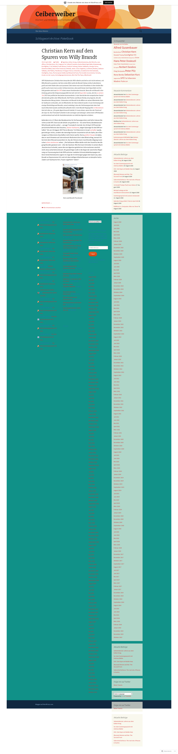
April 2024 (117, 311)
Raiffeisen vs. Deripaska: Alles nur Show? (126, 206)
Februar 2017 (118, 586)
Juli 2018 (116, 532)
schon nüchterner (52, 142)
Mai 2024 (116, 308)
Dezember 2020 (118, 439)
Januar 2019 (117, 513)
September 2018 (119, 525)
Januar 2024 (117, 321)
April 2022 (117, 388)
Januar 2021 (117, 436)
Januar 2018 (117, 551)
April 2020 (117, 465)
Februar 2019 (118, 509)
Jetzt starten (108, 2)
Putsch (71, 71)
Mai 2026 (116, 232)
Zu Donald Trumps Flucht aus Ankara (125, 185)
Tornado (97, 73)
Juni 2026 (116, 228)
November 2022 (118, 366)
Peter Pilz (130, 70)
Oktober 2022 (118, 369)
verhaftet (93, 130)
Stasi (50, 73)
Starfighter (45, 73)
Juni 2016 (116, 612)
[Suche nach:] (141, 31)
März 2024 (117, 315)
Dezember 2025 (118, 247)
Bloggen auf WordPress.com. (44, 704)
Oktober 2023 (118, 331)
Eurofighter (45, 66)
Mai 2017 (116, 577)
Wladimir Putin (119, 81)
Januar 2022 (117, 398)
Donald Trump (119, 55)
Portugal (65, 71)
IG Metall (68, 68)
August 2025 (117, 260)
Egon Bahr (89, 64)
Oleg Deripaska (119, 71)
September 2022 (119, 372)
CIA (56, 64)
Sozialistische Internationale (89, 71)
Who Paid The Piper (77, 75)
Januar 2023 (117, 359)
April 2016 (117, 618)
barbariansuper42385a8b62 (122, 137)
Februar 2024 (118, 318)
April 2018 (117, 541)
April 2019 (117, 503)
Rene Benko (119, 74)
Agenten (65, 62)
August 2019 (117, 490)
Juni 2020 (116, 458)
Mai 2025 (116, 270)
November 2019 (118, 481)
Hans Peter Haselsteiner (121, 64)
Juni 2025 (116, 267)
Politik (57, 62)
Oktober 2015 (118, 637)
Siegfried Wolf (117, 78)
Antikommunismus (82, 62)
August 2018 (117, 529)
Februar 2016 (118, 624)
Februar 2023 (118, 356)
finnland (55, 66)
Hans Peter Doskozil (58, 68)
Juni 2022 (116, 382)
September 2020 (119, 449)
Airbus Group (73, 62)
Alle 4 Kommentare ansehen (52, 207)
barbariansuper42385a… (47, 290)
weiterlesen (47, 203)
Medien (95, 68)
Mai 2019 (116, 500)
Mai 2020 (116, 462)
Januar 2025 (117, 283)
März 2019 (117, 506)
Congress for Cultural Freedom (67, 64)
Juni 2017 (116, 573)
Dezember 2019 (118, 478)
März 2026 (117, 238)
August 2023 (117, 337)
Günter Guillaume (83, 66)
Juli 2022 (116, 378)
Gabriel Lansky (117, 57)
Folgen (93, 254)
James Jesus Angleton (78, 68)
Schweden (76, 71)
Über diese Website (41, 31)
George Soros (93, 66)
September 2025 (119, 257)
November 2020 (118, 442)
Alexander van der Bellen (121, 44)
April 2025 (117, 273)
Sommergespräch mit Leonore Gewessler (127, 196)
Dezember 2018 (118, 516)
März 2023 (117, 353)
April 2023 (117, 350)
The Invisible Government (87, 73)
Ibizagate (116, 67)
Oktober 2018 (118, 522)
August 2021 (117, 414)
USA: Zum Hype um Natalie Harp (123, 169)
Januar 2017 (117, 589)
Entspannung (97, 64)
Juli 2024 (116, 302)
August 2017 (117, 567)
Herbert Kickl (132, 64)
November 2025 (118, 251)
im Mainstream (98, 108)
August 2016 (117, 605)
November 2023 (118, 327)
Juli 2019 (116, 493)
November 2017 (118, 557)
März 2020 (117, 468)
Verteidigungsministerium (63, 75)
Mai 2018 (116, 538)
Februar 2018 (118, 548)
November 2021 (118, 404)
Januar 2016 (117, 628)
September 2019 (119, 487)
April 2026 (117, 235)
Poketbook (58, 71)
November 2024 (118, 289)
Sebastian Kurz (132, 74)
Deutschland (82, 64)
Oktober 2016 (118, 599)
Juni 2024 (116, 305)
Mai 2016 (116, 615)
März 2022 (117, 391)
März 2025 (117, 276)
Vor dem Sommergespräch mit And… (48, 225)
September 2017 (119, 564)
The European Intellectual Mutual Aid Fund (65, 73)
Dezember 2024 (118, 286)
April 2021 (117, 426)
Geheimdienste (124, 57)
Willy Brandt (87, 75)
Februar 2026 (118, 241)
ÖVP (126, 81)
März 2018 (117, 545)
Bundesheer (117, 52)
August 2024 (117, 299)
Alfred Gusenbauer (125, 47)
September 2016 (119, 602)
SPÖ (122, 78)
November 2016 (118, 596)
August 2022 (117, 375)
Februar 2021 (118, 433)
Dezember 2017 (118, 554)
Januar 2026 (117, 244)
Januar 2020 (117, 474)
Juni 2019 (116, 497)
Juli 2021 (116, 417)
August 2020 (117, 452)
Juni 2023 (116, 343)
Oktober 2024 (118, 292)
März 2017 (117, 583)
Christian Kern (50, 64)
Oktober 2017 (118, 561)
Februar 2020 (118, 471)
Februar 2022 (118, 394)
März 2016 (117, 621)
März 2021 (117, 430)
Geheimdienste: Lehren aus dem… (47, 233)
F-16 (50, 66)
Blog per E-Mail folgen (97, 230)
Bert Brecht (92, 62)
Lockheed (89, 68)
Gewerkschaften (47, 68)
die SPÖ (59, 90)
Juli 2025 (116, 263)
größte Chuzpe (89, 135)
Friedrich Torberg (72, 66)
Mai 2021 (116, 423)
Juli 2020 (116, 455)
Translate (128, 696)
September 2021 (119, 410)
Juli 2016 (116, 609)
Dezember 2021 (118, 401)
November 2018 (118, 519)
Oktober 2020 (118, 446)
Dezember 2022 (118, 362)
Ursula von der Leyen (48, 75)
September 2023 (119, 334)
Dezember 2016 (118, 593)
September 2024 (119, 295)
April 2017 (117, 580)
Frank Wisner (62, 66)
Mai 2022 (116, 385)
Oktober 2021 (118, 407)
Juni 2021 (116, 420)
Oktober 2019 (118, 484)
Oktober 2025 (118, 254)
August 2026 (117, 222)
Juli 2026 (116, 225)
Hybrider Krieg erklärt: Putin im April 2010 (126, 201)
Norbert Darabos (127, 67)
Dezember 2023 (118, 324)
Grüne (137, 57)
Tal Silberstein (130, 78)
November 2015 (118, 634)
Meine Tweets (118, 685)
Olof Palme (50, 71)
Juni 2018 (116, 535)
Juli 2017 (116, 570)
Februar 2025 (118, 279)
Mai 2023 (116, 347)
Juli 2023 (116, 340)
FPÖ (135, 55)
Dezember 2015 (118, 631)
